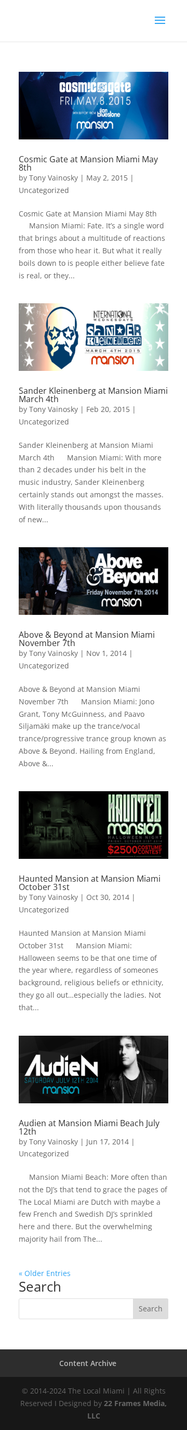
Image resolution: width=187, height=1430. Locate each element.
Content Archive (87, 1363)
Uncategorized (44, 190)
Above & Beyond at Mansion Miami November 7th (87, 639)
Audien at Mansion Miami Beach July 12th (89, 1127)
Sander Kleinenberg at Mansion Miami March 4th (93, 395)
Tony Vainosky (53, 178)
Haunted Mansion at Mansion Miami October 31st (90, 883)
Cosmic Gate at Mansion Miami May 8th (88, 163)
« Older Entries (45, 1273)
